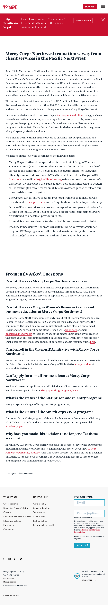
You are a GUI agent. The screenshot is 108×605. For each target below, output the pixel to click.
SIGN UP (81, 545)
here (92, 342)
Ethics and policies (12, 520)
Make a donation (41, 507)
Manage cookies (9, 582)
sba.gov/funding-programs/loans (59, 391)
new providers (36, 202)
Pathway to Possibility (69, 115)
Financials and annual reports (17, 516)
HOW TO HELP (40, 497)
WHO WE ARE (10, 497)
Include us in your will (43, 525)
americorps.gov (14, 426)
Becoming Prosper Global (15, 507)
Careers (7, 512)
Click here (15, 179)
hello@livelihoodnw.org (47, 179)
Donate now (82, 20)
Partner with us (40, 520)
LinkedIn (15, 559)
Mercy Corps (10, 6)
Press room (8, 525)
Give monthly (39, 503)
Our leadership (10, 503)
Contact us (8, 529)
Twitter (21, 559)
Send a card (39, 516)
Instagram (9, 559)
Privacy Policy (8, 579)
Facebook (4, 559)
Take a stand (39, 512)
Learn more (87, 580)
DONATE (89, 6)
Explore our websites (11, 595)
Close (103, 19)
